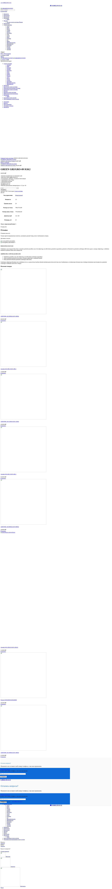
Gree (8, 34)
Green (8, 35)
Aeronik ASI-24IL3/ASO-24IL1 (8, 474)
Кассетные (6, 16)
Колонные (6, 18)
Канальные (6, 15)
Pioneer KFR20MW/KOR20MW (9, 700)
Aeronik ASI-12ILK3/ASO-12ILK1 (9, 647)
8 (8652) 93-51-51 (6, 780)
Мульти (6, 20)
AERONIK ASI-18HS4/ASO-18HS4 (10, 752)
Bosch (8, 29)
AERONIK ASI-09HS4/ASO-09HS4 (10, 526)
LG (7, 40)
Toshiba (9, 48)
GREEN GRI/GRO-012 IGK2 (8, 165)
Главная (3, 158)
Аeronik (9, 49)
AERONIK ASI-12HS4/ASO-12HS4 (10, 421)
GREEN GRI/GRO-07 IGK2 (8, 161)
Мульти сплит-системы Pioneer (15, 22)
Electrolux (9, 33)
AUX (8, 26)
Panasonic (9, 45)
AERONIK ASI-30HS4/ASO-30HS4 (10, 316)
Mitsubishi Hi (10, 44)
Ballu (8, 19)
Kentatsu (9, 38)
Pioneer (8, 46)
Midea (8, 41)
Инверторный (19, 195)
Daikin (8, 31)
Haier (8, 37)
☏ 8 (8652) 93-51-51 (6, 2)
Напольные (7, 23)
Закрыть (3, 843)
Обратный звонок (5, 769)
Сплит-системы (8, 25)
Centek (8, 30)
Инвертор (6, 14)
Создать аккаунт (5, 851)
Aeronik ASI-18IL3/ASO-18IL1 (8, 369)
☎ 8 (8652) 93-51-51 (56, 805)
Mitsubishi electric (11, 42)
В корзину (3, 189)
